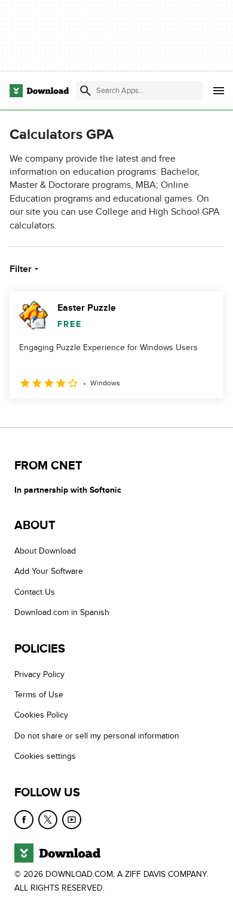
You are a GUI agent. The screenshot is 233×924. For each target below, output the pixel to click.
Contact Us (34, 592)
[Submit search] (85, 90)
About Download (45, 551)
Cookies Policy (41, 715)
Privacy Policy (39, 674)
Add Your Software (48, 572)
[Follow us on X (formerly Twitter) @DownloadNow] (47, 819)
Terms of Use (38, 695)
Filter (21, 269)
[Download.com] (39, 90)
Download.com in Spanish (61, 613)
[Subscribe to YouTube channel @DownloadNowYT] (71, 819)
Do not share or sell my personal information (96, 736)
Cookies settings (45, 757)
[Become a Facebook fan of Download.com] (23, 819)
